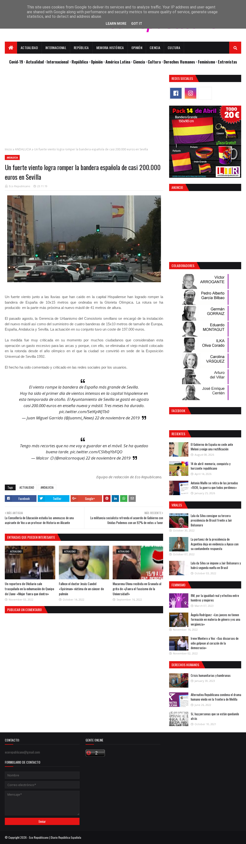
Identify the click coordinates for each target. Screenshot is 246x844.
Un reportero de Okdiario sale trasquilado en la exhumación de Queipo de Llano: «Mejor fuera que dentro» (29, 588)
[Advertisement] (84, 108)
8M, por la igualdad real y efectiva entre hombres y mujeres (215, 598)
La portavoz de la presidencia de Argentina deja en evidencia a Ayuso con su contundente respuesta (215, 544)
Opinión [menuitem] (136, 47)
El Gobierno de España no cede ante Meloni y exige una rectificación (212, 447)
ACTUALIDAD (26, 487)
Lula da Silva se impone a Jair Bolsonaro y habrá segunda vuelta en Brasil (216, 565)
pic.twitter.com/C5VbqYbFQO (96, 451)
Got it (136, 24)
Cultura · (156, 62)
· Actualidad (34, 62)
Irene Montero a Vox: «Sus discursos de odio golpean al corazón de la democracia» (215, 643)
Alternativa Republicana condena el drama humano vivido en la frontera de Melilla (216, 697)
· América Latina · (118, 62)
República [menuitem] (81, 47)
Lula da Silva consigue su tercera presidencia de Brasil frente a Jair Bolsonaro (211, 520)
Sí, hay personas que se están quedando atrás (215, 716)
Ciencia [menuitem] (155, 47)
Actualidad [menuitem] (29, 47)
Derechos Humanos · (181, 62)
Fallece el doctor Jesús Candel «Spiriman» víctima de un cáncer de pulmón (81, 588)
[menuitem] (11, 48)
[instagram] (190, 93)
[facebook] (176, 93)
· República (79, 62)
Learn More (116, 24)
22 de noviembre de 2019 (117, 418)
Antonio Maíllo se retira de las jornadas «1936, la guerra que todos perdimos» (214, 485)
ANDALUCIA (23, 149)
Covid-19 (16, 62)
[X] (205, 93)
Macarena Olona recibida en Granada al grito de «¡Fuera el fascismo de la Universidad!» (137, 588)
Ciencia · (140, 62)
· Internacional (57, 62)
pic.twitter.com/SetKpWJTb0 (84, 411)
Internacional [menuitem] (55, 47)
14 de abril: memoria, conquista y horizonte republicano (210, 466)
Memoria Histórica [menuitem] (110, 47)
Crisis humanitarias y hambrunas (211, 675)
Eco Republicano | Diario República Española (55, 837)
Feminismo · (208, 62)
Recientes (178, 433)
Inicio (8, 149)
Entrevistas (227, 62)
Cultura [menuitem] (174, 47)
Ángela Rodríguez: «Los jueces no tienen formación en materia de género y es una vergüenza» (215, 619)
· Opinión (96, 62)
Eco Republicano (19, 186)
